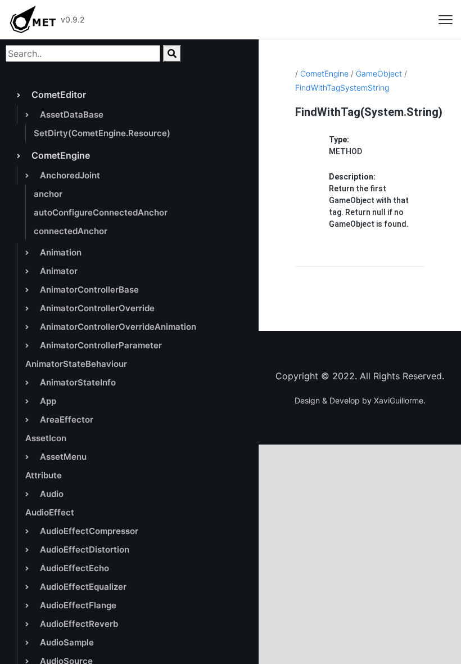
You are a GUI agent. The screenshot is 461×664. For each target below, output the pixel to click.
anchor (48, 194)
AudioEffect (49, 512)
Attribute (43, 475)
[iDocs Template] (32, 19)
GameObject (379, 73)
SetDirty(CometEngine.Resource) (102, 133)
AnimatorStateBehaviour (76, 363)
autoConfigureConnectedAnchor (101, 212)
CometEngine (324, 73)
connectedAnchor (70, 231)
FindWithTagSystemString (342, 87)
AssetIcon (45, 438)
